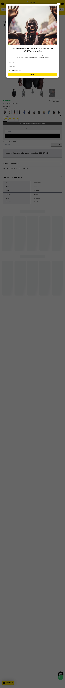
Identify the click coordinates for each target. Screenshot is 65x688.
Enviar (32, 74)
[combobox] (11, 70)
